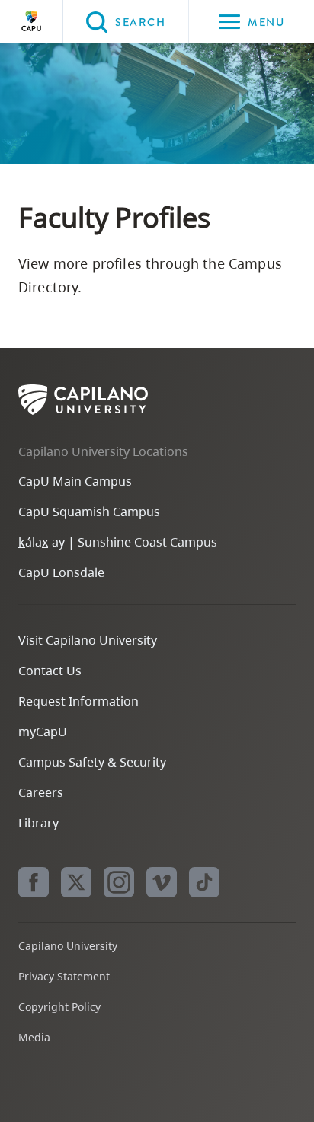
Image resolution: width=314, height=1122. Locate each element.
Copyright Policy (59, 1006)
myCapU (42, 731)
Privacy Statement (64, 976)
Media (34, 1037)
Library (38, 822)
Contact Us (50, 670)
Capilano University (31, 21)
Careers (40, 792)
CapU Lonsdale (61, 572)
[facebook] (33, 882)
